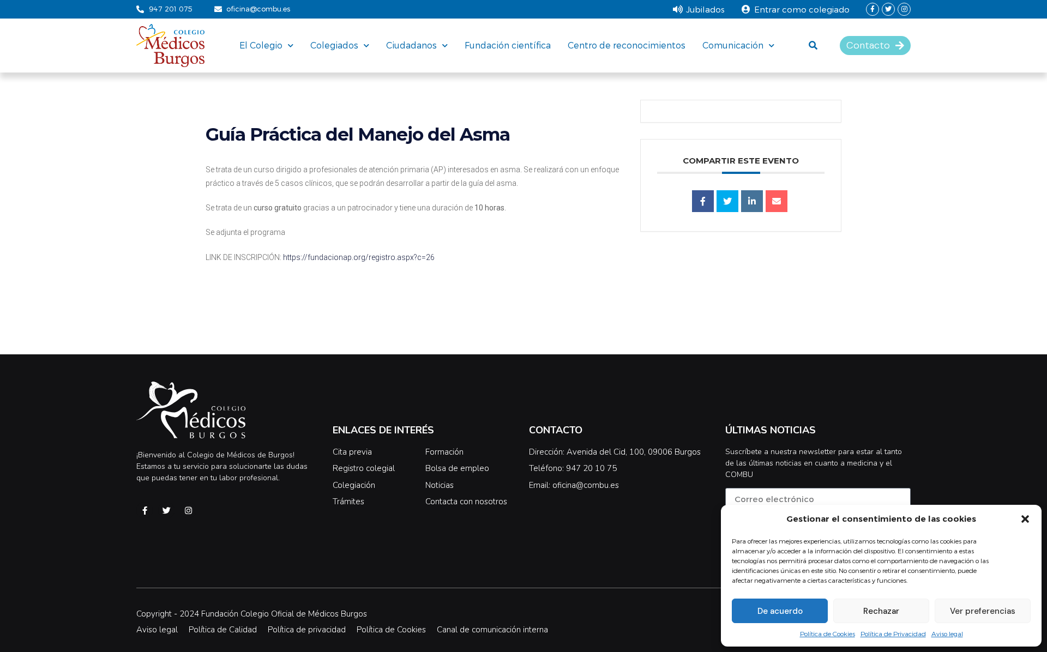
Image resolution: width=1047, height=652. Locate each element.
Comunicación (732, 45)
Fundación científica (508, 45)
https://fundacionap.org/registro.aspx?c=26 (359, 257)
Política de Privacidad (893, 633)
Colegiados (334, 45)
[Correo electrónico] (776, 201)
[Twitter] (888, 9)
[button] (1025, 519)
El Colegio (260, 45)
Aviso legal (947, 633)
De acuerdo (780, 611)
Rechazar (881, 611)
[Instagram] (904, 9)
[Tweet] (727, 201)
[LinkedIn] (752, 201)
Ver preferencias (982, 611)
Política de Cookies (827, 633)
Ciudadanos (411, 45)
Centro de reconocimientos (626, 45)
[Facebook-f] (872, 9)
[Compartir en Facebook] (703, 201)
